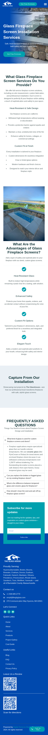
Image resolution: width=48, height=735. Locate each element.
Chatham (14, 572)
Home (8, 622)
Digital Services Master (22, 727)
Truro (14, 580)
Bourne (29, 570)
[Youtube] (13, 611)
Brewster (6, 572)
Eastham (29, 572)
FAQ (7, 660)
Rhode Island (30, 578)
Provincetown (18, 578)
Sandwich (7, 580)
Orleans (30, 575)
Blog (7, 655)
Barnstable (14, 570)
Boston (22, 570)
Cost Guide (10, 644)
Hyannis (6, 570)
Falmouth (7, 575)
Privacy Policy (11, 668)
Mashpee (23, 575)
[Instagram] (9, 611)
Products (9, 635)
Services (9, 631)
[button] (45, 4)
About (8, 626)
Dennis (22, 572)
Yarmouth (29, 580)
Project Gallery (11, 640)
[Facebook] (5, 611)
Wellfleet (20, 580)
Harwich (15, 575)
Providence (7, 578)
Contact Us (10, 664)
